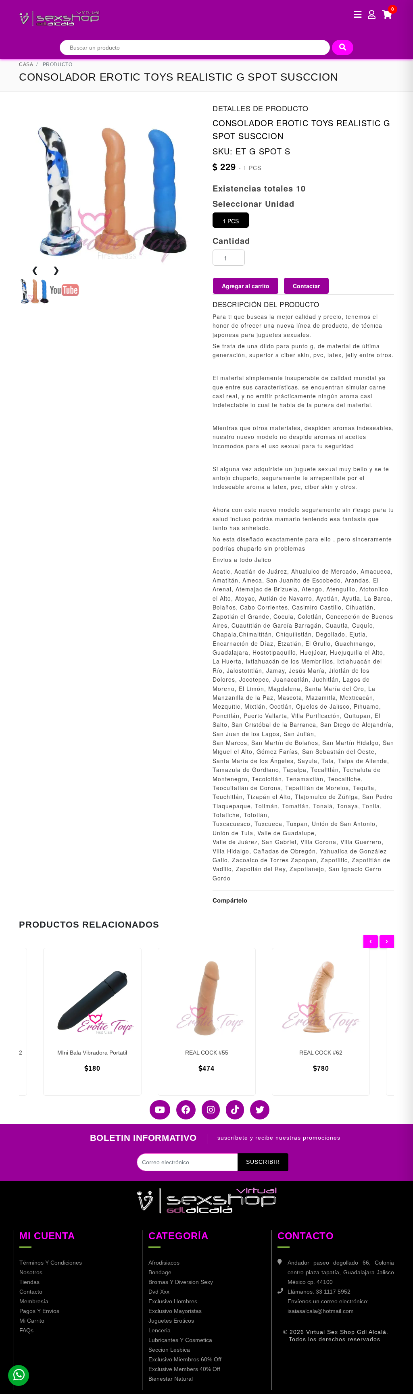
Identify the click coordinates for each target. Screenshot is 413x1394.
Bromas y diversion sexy (180, 1282)
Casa (26, 64)
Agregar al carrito (245, 286)
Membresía (33, 1301)
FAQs (26, 1330)
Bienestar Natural (170, 1378)
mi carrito (31, 1320)
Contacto (30, 1291)
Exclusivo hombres (172, 1301)
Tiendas (29, 1282)
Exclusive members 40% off (184, 1369)
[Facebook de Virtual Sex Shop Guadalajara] (183, 1109)
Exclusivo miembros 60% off (184, 1359)
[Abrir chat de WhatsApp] (18, 1375)
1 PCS (231, 221)
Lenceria (159, 1330)
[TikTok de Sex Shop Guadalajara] (232, 1109)
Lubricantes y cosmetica (180, 1340)
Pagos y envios (39, 1311)
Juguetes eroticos (171, 1320)
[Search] (342, 47)
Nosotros (30, 1272)
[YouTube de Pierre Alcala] (157, 1109)
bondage (159, 1272)
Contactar (306, 286)
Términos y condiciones (50, 1262)
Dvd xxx (158, 1291)
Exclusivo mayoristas (175, 1311)
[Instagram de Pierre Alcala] (208, 1109)
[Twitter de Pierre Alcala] (256, 1109)
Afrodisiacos (163, 1262)
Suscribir (263, 1162)
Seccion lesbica (169, 1349)
